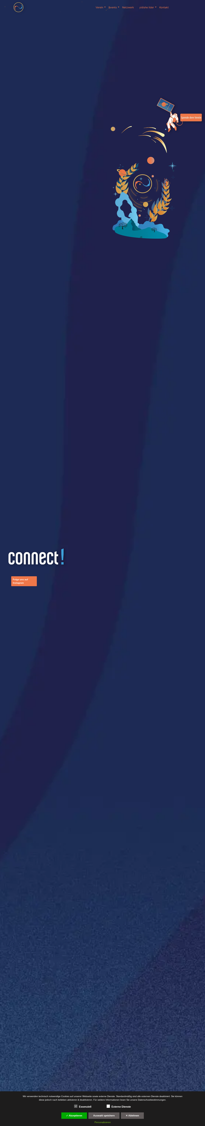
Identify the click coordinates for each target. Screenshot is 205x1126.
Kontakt (164, 7)
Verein (99, 7)
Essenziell (85, 1106)
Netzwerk (128, 7)
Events (113, 7)
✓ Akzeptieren (74, 1115)
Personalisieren (102, 1122)
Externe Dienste (121, 1106)
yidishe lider (146, 7)
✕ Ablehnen (132, 1115)
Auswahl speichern (104, 1115)
